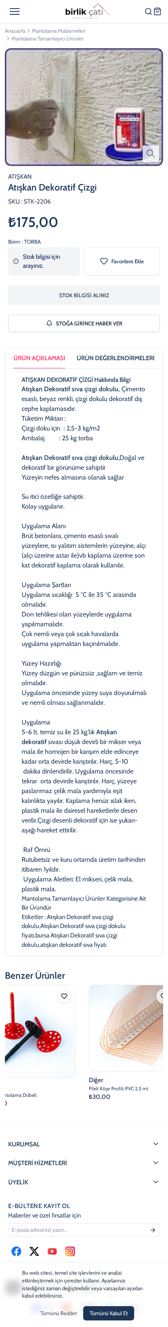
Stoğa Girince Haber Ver (89, 323)
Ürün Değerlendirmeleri (116, 358)
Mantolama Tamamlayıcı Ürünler (63, 898)
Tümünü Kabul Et (109, 1313)
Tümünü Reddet (58, 1313)
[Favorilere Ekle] (86, 996)
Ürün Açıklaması (39, 358)
